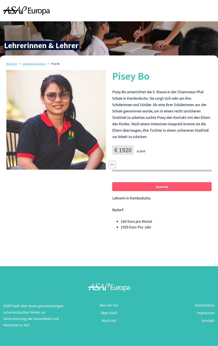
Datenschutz (205, 305)
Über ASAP (109, 312)
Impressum (206, 312)
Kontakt (208, 320)
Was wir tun (109, 305)
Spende (162, 187)
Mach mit (109, 320)
